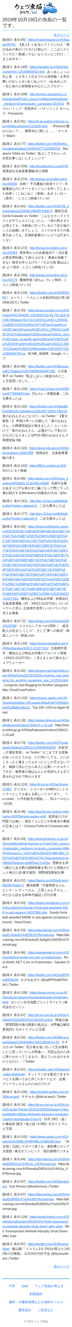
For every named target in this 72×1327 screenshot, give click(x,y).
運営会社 (24, 1310)
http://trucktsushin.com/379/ (49, 166)
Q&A (25, 1286)
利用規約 (36, 1294)
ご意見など (46, 1310)
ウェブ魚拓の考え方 (49, 1286)
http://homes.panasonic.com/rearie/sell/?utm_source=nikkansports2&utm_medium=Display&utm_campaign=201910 (35, 98)
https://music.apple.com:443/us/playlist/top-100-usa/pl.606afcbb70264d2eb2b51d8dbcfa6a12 (35, 702)
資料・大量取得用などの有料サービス (36, 1302)
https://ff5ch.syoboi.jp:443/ (48, 465)
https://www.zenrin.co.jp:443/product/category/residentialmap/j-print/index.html (35, 997)
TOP (12, 1286)
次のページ (62, 35)
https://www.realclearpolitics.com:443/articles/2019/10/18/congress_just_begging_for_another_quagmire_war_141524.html (36, 675)
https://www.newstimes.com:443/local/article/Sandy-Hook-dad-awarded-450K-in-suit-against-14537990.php (35, 907)
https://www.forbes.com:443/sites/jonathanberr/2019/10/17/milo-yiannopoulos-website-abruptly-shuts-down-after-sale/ (35, 1221)
